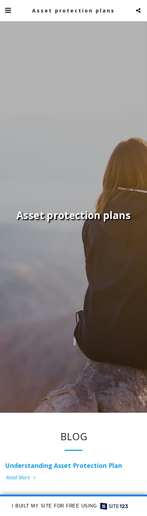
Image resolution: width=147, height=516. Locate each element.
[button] (8, 10)
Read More (19, 477)
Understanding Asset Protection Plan (63, 465)
